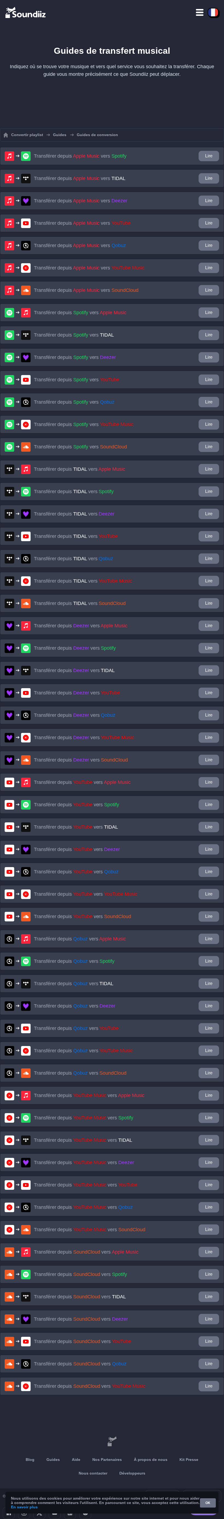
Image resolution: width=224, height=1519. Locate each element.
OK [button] (207, 1503)
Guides (53, 1459)
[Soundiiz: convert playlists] (112, 1441)
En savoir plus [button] (24, 1507)
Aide (76, 1459)
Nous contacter (93, 1473)
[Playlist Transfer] (25, 12)
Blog (30, 1459)
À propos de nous (150, 1459)
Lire (209, 156)
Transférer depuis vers (80, 156)
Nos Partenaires (107, 1459)
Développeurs (132, 1473)
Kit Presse (188, 1459)
